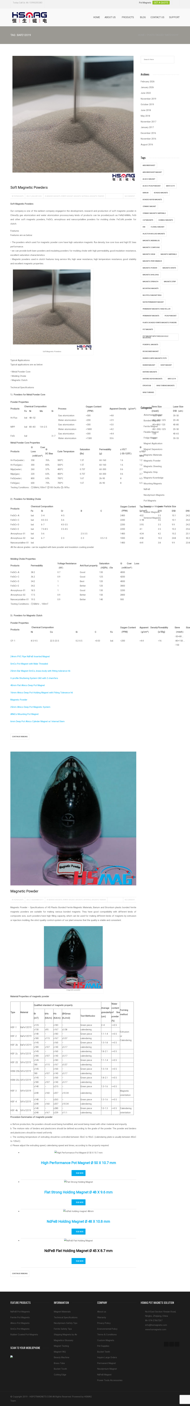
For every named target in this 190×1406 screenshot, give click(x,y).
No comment (130, 196)
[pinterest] (177, 1344)
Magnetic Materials (81, 196)
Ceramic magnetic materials (154, 213)
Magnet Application (153, 443)
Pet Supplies (103, 1346)
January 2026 (147, 87)
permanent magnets (151, 316)
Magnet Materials (62, 1311)
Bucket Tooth (60, 1369)
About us (110, 17)
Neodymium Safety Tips (65, 1323)
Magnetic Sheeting (153, 466)
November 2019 (148, 98)
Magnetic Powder (97, 196)
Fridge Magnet (150, 437)
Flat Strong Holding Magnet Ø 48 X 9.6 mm (78, 1192)
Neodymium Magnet (107, 1369)
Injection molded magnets (154, 234)
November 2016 (148, 138)
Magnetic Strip (170, 281)
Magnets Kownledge (153, 477)
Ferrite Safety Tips (63, 1329)
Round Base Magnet (151, 351)
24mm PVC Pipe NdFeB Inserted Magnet (30, 656)
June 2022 (146, 93)
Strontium (147, 385)
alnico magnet (149, 179)
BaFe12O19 (170, 186)
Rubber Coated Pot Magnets (24, 1334)
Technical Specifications (65, 1317)
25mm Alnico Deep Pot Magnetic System (30, 707)
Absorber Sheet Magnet (152, 172)
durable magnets (166, 220)
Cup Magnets (148, 220)
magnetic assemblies (151, 240)
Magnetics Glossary (63, 1340)
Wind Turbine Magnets (165, 385)
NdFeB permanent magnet (153, 302)
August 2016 (147, 144)
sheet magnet (166, 365)
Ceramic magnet (149, 206)
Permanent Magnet (106, 1363)
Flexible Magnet (151, 432)
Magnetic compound (151, 247)
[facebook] (166, 1344)
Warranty (101, 1317)
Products (128, 17)
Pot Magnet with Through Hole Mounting (155, 337)
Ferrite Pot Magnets (20, 1317)
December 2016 (148, 133)
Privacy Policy (104, 1323)
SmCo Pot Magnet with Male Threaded (29, 663)
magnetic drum (149, 254)
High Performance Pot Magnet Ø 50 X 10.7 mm (78, 1163)
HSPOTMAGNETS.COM (41, 1396)
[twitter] (171, 1344)
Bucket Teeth (103, 1351)
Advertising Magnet (153, 415)
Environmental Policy (107, 1329)
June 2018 (146, 110)
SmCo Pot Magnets (20, 1329)
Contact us (157, 17)
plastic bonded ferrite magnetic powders (159, 322)
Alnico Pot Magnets (20, 1323)
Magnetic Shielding (151, 275)
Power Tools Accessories (109, 1380)
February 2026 (148, 81)
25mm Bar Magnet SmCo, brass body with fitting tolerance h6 (40, 671)
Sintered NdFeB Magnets (152, 379)
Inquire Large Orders (107, 1357)
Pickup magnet (170, 316)
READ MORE (80, 1173)
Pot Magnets (148, 329)
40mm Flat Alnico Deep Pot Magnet (27, 685)
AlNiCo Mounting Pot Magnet (24, 714)
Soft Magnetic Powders (29, 187)
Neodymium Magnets (154, 495)
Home (96, 17)
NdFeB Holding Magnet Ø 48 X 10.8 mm (78, 1221)
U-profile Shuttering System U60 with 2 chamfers (34, 678)
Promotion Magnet (153, 506)
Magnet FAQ (60, 1351)
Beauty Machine (61, 1357)
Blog (143, 17)
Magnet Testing (61, 1346)
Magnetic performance (152, 261)
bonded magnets (161, 193)
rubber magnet (149, 365)
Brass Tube (59, 1363)
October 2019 (147, 104)
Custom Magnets (105, 1340)
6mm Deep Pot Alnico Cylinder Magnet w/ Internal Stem (37, 721)
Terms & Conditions (107, 1334)
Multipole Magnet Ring (152, 295)
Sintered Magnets (150, 372)
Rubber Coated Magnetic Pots (155, 358)
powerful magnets (150, 344)
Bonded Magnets (53, 196)
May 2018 (145, 116)
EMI (144, 227)
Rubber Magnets (152, 512)
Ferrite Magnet (67, 196)
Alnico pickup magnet (152, 186)
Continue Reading (20, 737)
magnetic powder (150, 268)
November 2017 (148, 121)
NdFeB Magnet (104, 1374)
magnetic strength (150, 281)
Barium (145, 193)
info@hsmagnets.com (156, 1325)
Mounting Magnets (150, 288)
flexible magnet (157, 227)
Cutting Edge (60, 1374)
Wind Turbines (148, 392)
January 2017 (147, 127)
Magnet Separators (153, 449)
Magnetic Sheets (169, 268)
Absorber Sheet (149, 165)
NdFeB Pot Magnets (20, 1311)
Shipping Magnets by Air (65, 1334)
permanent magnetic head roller (156, 309)
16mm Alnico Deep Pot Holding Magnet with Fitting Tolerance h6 (41, 692)
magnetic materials (169, 254)
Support (174, 17)
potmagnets (18, 196)
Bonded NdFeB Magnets (152, 199)
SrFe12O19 (172, 379)
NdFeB (147, 489)
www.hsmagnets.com (155, 1329)
